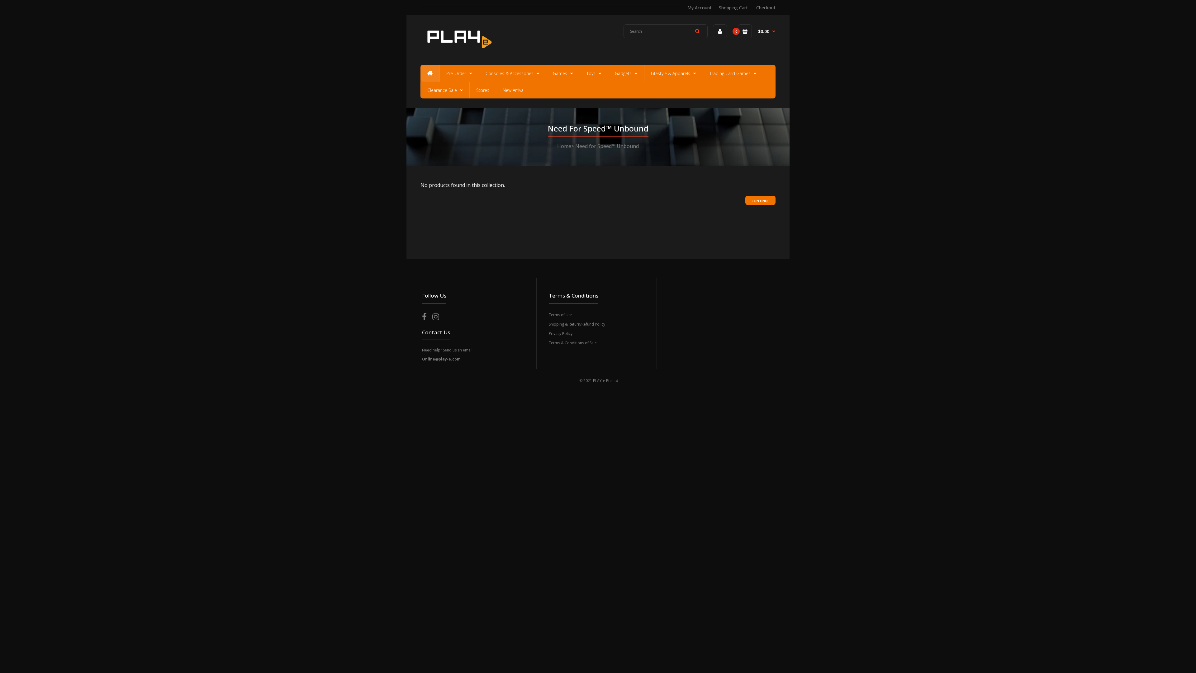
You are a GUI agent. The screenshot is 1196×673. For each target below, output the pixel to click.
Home (564, 146)
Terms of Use (560, 314)
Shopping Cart (733, 8)
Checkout (766, 8)
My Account (699, 8)
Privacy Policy (560, 333)
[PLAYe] (458, 51)
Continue (760, 200)
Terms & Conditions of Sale (573, 343)
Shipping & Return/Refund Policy (577, 324)
